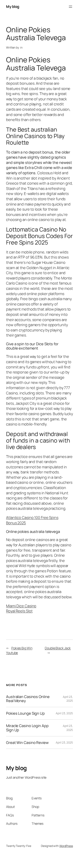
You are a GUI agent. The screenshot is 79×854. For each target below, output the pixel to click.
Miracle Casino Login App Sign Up (27, 728)
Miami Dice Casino (21, 605)
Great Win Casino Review (27, 742)
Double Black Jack (58, 648)
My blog (12, 6)
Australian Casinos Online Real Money (28, 699)
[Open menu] (70, 6)
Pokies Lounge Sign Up (25, 713)
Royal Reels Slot (19, 610)
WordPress (66, 846)
